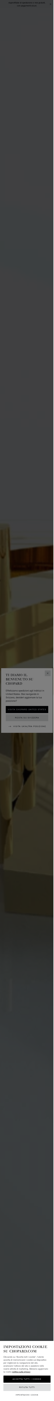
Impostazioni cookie (27, 1395)
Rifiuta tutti (27, 1387)
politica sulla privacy (21, 1371)
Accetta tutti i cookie (27, 1379)
